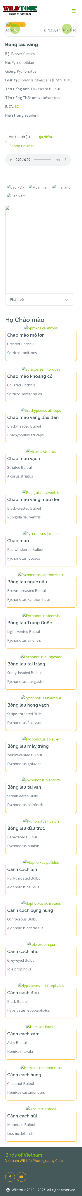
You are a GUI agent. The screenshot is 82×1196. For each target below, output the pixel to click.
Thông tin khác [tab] (21, 145)
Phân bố (17, 300)
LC (17, 106)
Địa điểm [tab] (44, 136)
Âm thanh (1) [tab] (19, 136)
